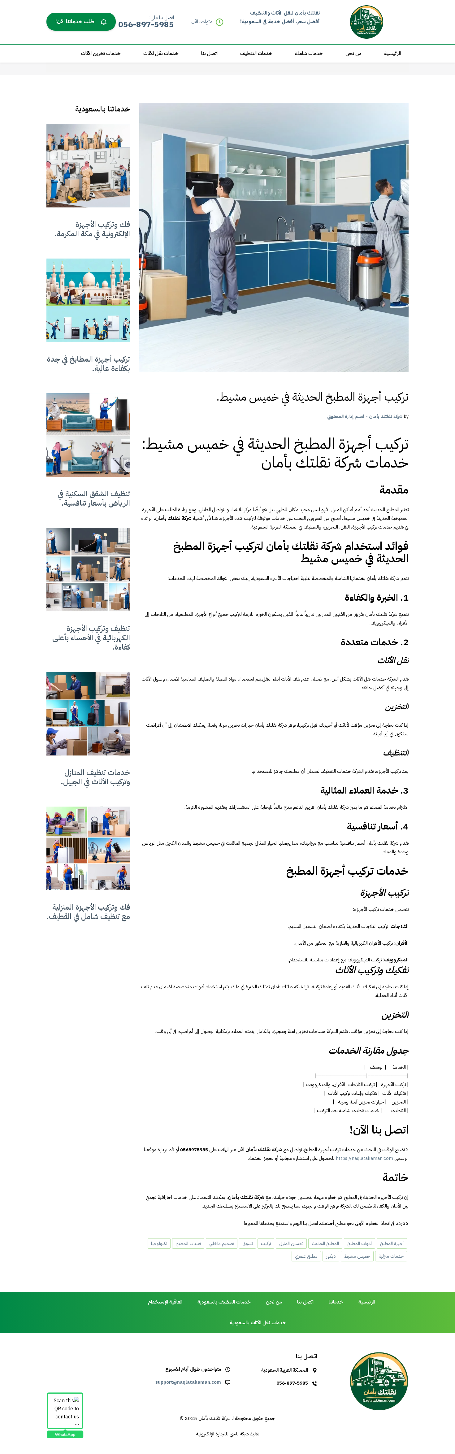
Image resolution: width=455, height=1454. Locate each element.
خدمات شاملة (309, 53)
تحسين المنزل (291, 1243)
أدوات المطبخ (359, 1243)
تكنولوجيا (159, 1243)
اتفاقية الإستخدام (165, 1302)
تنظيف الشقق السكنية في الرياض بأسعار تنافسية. (94, 498)
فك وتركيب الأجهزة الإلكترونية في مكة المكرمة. (92, 229)
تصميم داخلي (221, 1243)
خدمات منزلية (391, 1256)
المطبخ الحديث (325, 1243)
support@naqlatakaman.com (188, 1382)
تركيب (266, 1243)
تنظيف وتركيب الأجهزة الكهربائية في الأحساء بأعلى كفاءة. (91, 638)
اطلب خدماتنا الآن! (76, 21)
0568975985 (194, 1149)
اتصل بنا (209, 53)
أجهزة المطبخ (392, 1243)
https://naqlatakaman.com (364, 1158)
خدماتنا (336, 1302)
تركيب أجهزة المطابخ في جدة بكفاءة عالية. (88, 364)
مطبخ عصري (306, 1256)
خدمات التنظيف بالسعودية (224, 1302)
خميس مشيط (357, 1256)
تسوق (247, 1243)
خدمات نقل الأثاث (161, 53)
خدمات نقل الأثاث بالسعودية (258, 1322)
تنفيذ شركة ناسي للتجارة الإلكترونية (227, 1434)
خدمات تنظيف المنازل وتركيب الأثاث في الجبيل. (95, 777)
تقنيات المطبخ (188, 1243)
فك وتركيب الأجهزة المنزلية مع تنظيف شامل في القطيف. (88, 912)
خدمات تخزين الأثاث (101, 53)
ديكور (331, 1256)
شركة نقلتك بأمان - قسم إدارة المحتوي (364, 416)
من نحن (353, 53)
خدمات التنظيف (256, 53)
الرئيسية (392, 53)
